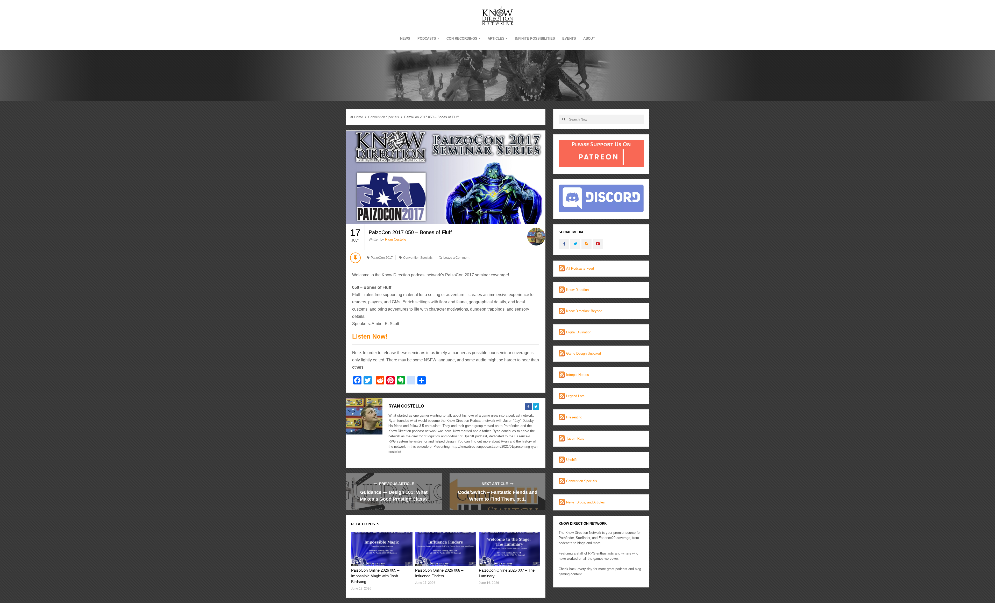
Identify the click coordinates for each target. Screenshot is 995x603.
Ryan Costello (395, 239)
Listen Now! (370, 336)
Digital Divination (578, 332)
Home (358, 117)
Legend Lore (575, 396)
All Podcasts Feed (580, 268)
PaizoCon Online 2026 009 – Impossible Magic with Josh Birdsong (375, 576)
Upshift (571, 460)
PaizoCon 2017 (382, 258)
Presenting (574, 417)
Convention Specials (383, 117)
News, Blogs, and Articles (585, 502)
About (589, 38)
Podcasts (426, 38)
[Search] (564, 119)
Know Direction (577, 290)
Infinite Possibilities (535, 38)
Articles (496, 38)
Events (569, 38)
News (405, 38)
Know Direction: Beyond (584, 311)
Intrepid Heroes (577, 375)
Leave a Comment (456, 258)
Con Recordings (461, 38)
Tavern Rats (575, 438)
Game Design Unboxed (583, 353)
